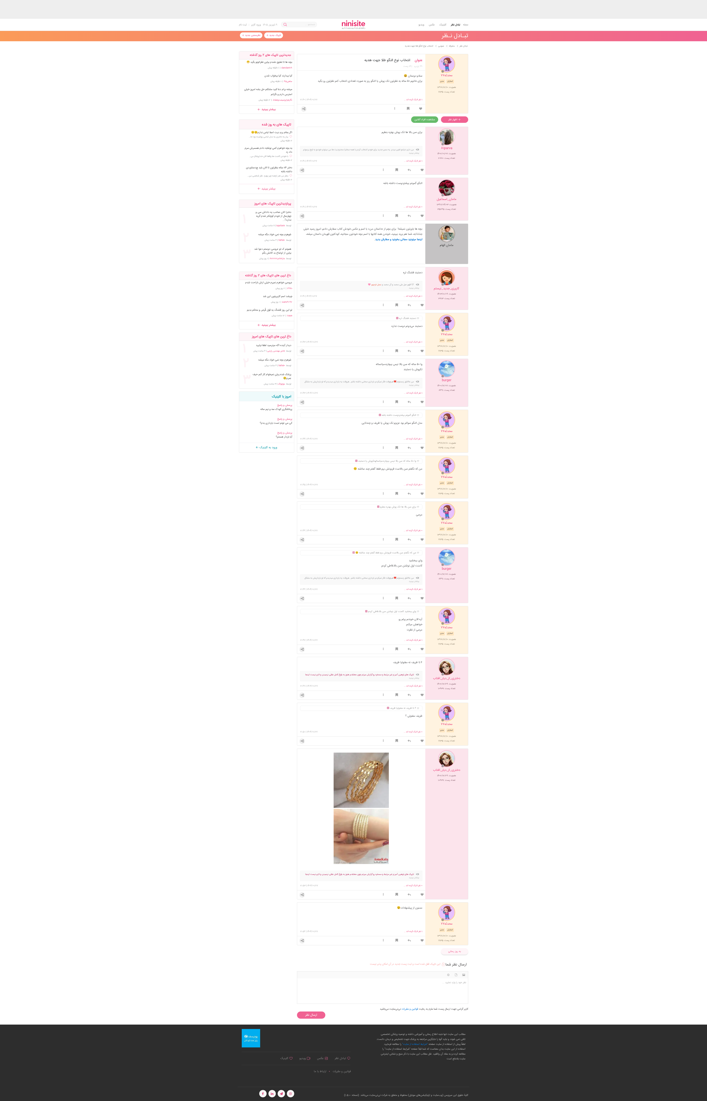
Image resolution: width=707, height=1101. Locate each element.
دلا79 (289, 288)
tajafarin (280, 225)
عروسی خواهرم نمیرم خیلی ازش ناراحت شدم (268, 282)
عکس (432, 25)
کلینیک (442, 25)
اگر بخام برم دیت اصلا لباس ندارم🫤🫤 (271, 133)
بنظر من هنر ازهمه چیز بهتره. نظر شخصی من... (267, 176)
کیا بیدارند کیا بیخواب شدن (278, 76)
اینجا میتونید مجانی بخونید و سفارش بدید (398, 239)
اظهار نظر (453, 119)
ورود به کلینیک (268, 447)
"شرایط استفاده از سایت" (414, 1044)
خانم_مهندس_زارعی (276, 351)
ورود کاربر (256, 25)
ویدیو (421, 25)
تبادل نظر (455, 25)
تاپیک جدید (275, 35)
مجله (465, 25)
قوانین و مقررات (342, 1071)
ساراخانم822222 (277, 258)
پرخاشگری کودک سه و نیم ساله (276, 409)
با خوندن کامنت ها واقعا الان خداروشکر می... (268, 156)
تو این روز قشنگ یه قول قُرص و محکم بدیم (269, 310)
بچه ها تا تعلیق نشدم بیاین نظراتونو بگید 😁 (269, 62)
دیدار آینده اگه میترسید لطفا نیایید (273, 345)
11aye (289, 315)
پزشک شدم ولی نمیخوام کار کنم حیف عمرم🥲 (272, 376)
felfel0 (281, 240)
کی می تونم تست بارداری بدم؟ (276, 423)
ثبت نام (243, 25)
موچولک (281, 384)
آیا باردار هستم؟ (284, 437)
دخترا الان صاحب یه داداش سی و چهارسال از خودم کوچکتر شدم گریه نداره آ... (273, 216)
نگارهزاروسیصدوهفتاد (282, 100)
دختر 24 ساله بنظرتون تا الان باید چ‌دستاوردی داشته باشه (269, 170)
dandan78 (286, 67)
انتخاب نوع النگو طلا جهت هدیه (387, 60)
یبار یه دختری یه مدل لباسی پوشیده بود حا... (268, 137)
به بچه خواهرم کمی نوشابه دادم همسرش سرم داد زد (268, 150)
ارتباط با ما (320, 1071)
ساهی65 (288, 81)
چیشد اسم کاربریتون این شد (277, 296)
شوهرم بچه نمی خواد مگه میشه (274, 235)
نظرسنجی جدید (252, 35)
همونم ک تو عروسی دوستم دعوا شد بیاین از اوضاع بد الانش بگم (272, 251)
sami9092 (287, 302)
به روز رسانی (454, 951)
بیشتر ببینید (268, 109)
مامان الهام (446, 245)
